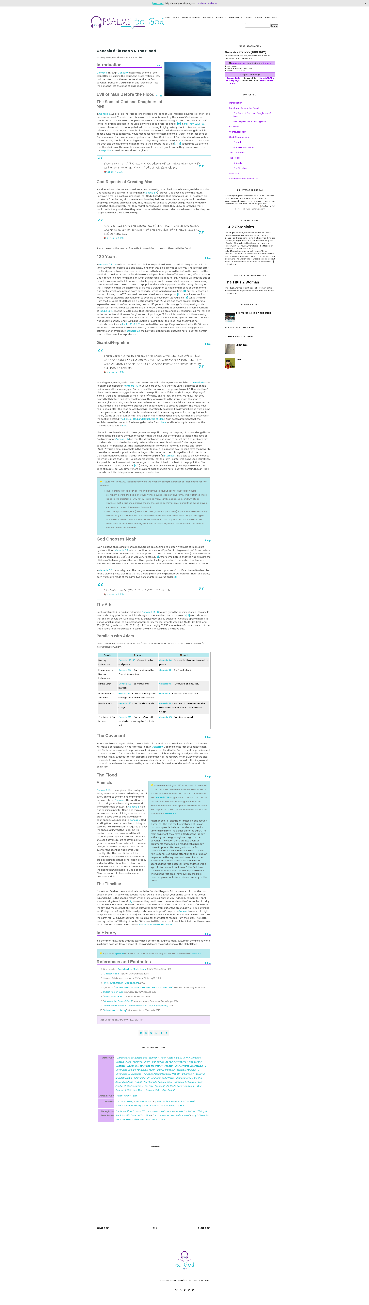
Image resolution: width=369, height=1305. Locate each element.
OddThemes (177, 1280)
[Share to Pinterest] (166, 1033)
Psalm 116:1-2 (268, 206)
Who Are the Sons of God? (118, 1001)
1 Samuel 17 (170, 455)
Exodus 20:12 (106, 311)
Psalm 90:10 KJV (131, 324)
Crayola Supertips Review (239, 336)
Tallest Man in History (115, 1010)
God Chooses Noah (239, 136)
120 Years (234, 126)
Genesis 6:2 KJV (114, 172)
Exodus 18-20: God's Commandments (175, 1086)
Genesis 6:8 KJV (115, 594)
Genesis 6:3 (133, 331)
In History (234, 173)
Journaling (234, 18)
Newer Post (103, 1228)
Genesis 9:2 (165, 693)
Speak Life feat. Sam (165, 1101)
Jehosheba (242, 345)
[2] (188, 615)
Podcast (207, 18)
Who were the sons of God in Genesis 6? (125, 1005)
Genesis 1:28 (124, 683)
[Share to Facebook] (141, 1033)
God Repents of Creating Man (250, 121)
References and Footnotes (243, 178)
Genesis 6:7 (150, 192)
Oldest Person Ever (113, 991)
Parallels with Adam (244, 147)
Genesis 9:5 (165, 717)
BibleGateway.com (256, 209)
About (176, 18)
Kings (231, 232)
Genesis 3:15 (122, 439)
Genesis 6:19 (103, 790)
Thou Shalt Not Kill (155, 1119)
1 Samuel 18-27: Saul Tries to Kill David (154, 1077)
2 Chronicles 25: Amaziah (189, 1065)
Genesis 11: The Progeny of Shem (132, 1061)
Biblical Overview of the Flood (155, 924)
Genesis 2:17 (124, 669)
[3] (157, 557)
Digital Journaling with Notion (253, 313)
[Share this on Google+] (151, 1033)
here (163, 422)
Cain (199, 1086)
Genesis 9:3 (165, 669)
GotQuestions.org (158, 1005)
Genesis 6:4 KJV (115, 372)
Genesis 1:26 (124, 703)
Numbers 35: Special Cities (158, 1081)
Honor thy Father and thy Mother (144, 1065)
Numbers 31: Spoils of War (188, 1081)
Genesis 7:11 (162, 797)
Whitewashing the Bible (172, 1105)
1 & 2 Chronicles (239, 227)
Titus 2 (232, 288)
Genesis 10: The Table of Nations (169, 1061)
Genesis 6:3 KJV (108, 264)
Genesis (267, 63)
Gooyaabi (204, 1280)
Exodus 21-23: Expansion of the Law (134, 1086)
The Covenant (237, 152)
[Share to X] (146, 1033)
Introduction (235, 102)
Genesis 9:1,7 (166, 683)
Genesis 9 (123, 72)
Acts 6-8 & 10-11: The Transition (184, 1057)
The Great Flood (143, 1101)
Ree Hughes (111, 57)
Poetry (258, 18)
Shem (99, 45)
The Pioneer (151, 1105)
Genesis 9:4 (165, 660)
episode (119, 953)
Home (167, 18)
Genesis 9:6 (165, 703)
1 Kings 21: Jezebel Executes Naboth (161, 1073)
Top (160, 66)
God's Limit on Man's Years (131, 969)
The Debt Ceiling (124, 1101)
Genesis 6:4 (198, 382)
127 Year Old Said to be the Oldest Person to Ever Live (143, 987)
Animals (238, 162)
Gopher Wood (111, 973)
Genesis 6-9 (246, 58)
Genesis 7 (120, 800)
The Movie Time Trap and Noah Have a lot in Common (144, 1111)
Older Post (204, 1228)
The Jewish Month (113, 982)
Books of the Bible (191, 18)
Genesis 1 (170, 813)
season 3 (196, 953)
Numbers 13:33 (132, 385)
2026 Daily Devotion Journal (240, 327)
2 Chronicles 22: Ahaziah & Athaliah (176, 1069)
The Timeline (240, 168)
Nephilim (106, 150)
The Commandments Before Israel (170, 1115)
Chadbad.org (132, 982)
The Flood (234, 157)
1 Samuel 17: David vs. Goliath (159, 1090)
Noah (126, 1095)
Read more (232, 264)
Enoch (162, 1057)
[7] (176, 143)
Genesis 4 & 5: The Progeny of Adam (233, 80)
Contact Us (271, 18)
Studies (220, 18)
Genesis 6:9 (121, 550)
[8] (179, 143)
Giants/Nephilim (237, 131)
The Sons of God (113, 996)
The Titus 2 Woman (242, 282)
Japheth (168, 1065)
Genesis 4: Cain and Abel (128, 1090)
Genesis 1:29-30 (126, 660)
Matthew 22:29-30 (194, 123)
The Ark (237, 142)
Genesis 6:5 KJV (115, 238)
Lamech (153, 1057)
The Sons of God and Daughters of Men (141, 419)
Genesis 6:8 (105, 570)
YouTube (248, 18)
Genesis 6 (102, 72)
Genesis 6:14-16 (150, 612)
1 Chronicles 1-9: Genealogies (131, 1057)
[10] (136, 465)
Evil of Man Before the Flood (244, 107)
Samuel (239, 232)
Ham (134, 1095)
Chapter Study (238, 63)
